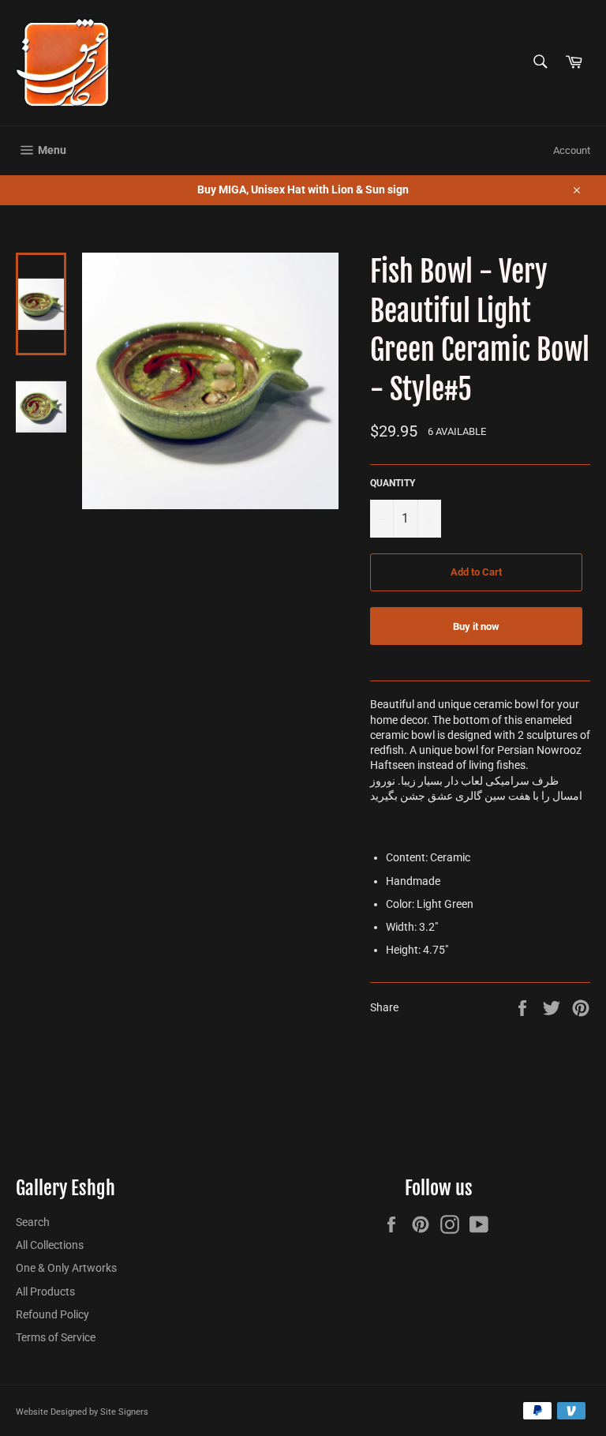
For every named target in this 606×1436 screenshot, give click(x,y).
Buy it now (476, 626)
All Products (45, 1291)
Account (571, 150)
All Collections (50, 1245)
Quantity (392, 483)
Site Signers (124, 1412)
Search (33, 1222)
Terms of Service (55, 1337)
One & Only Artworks (66, 1268)
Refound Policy (52, 1314)
